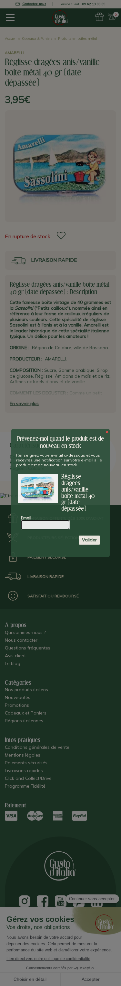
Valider (89, 540)
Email (26, 517)
